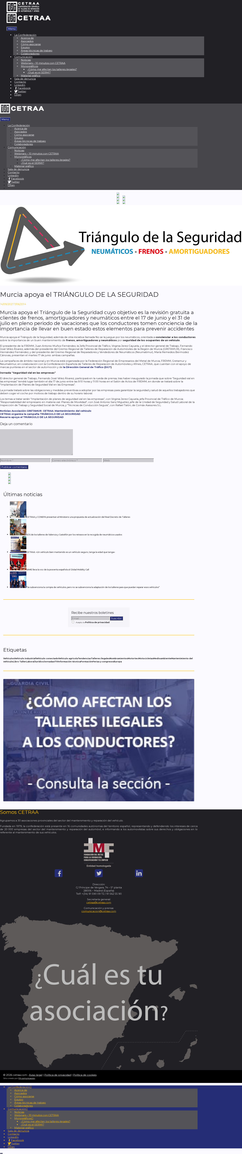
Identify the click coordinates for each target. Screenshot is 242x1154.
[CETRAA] (29, 22)
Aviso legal (35, 1075)
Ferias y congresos (103, 661)
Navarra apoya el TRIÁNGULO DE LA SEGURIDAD (32, 417)
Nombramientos (119, 658)
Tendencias (84, 658)
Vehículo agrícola (68, 658)
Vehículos (8, 658)
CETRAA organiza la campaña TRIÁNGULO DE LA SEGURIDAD (40, 413)
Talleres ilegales (100, 658)
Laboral (30, 661)
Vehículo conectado (47, 658)
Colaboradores (30, 53)
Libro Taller (19, 661)
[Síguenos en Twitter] (99, 876)
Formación (87, 661)
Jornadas (49, 661)
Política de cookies (84, 1075)
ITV (56, 661)
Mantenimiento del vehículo (73, 410)
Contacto (20, 81)
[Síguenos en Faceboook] (59, 876)
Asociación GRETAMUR (27, 410)
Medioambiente (162, 658)
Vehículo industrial (25, 658)
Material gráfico (30, 75)
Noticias (5, 410)
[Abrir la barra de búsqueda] (8, 25)
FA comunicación (26, 1078)
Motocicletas (145, 658)
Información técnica (69, 661)
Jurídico (39, 661)
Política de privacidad (97, 622)
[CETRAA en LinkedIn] (139, 876)
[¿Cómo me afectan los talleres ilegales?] (98, 800)
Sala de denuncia (25, 78)
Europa (118, 661)
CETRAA (48, 410)
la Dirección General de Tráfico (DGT (87, 367)
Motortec (133, 658)
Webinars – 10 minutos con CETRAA (43, 63)
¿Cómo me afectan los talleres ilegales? (52, 69)
